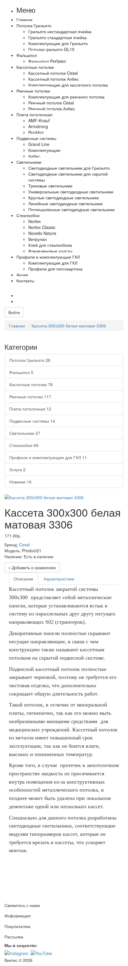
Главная (17, 326)
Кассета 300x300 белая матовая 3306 (69, 326)
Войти (14, 312)
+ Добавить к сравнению (32, 567)
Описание (23, 579)
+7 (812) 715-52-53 (39, 289)
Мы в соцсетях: (21, 945)
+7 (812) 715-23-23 (39, 295)
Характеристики (58, 579)
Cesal (24, 545)
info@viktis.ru (87, 295)
